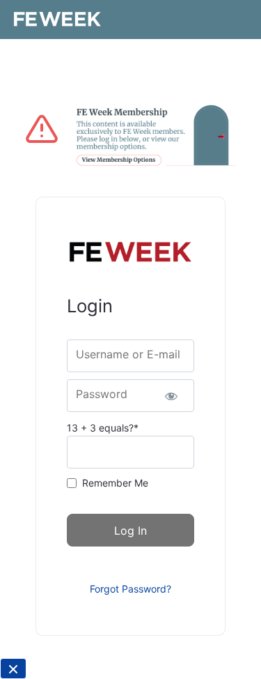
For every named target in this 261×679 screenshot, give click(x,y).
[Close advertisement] (13, 668)
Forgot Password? (130, 589)
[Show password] (171, 395)
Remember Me (115, 483)
